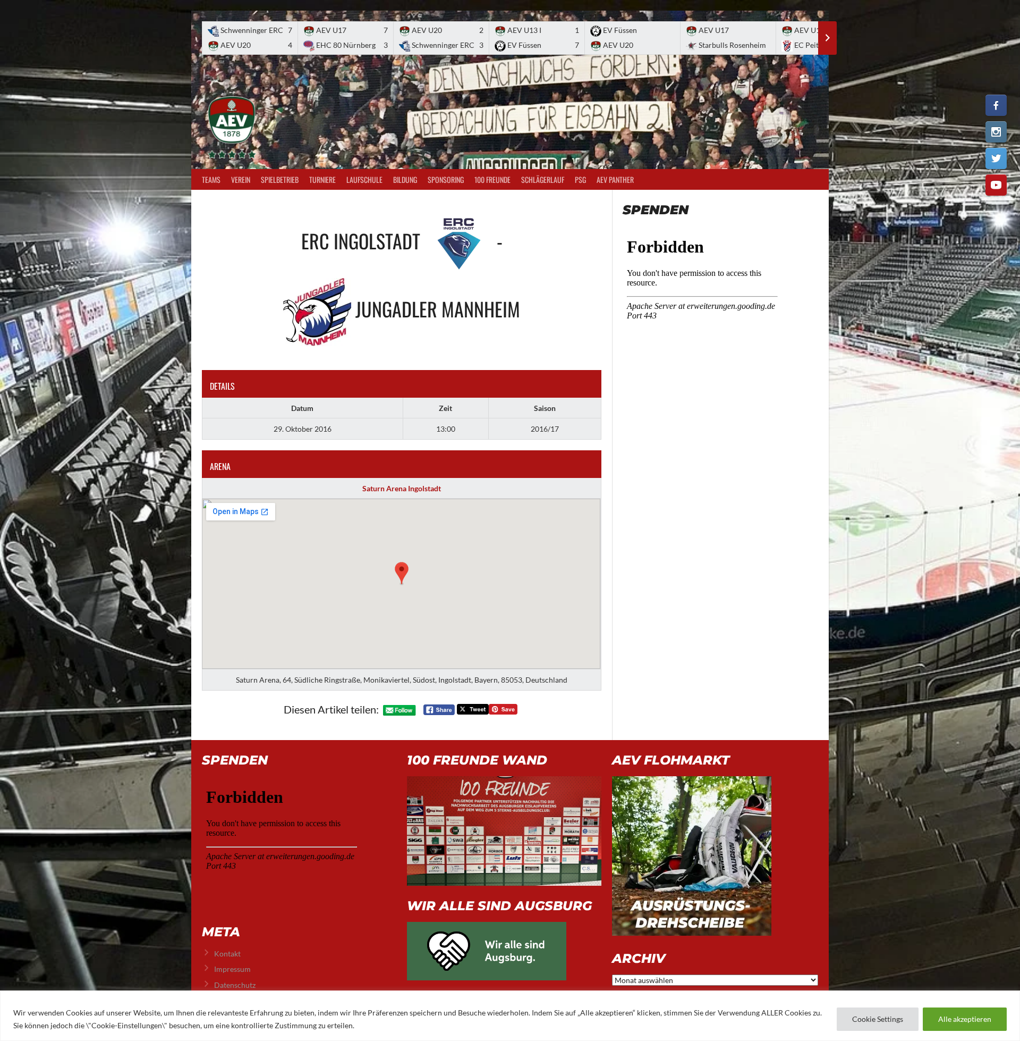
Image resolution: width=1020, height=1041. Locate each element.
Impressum (232, 968)
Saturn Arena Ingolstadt (401, 488)
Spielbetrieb (280, 179)
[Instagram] (996, 131)
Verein (240, 179)
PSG (580, 179)
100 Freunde (492, 179)
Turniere (322, 179)
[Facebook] (996, 105)
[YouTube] (996, 185)
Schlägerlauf (542, 179)
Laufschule (364, 179)
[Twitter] (996, 158)
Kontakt (227, 953)
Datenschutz (235, 984)
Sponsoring (446, 179)
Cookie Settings (877, 1018)
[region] (510, 1015)
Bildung (405, 179)
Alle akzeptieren (964, 1018)
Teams (211, 179)
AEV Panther (615, 179)
